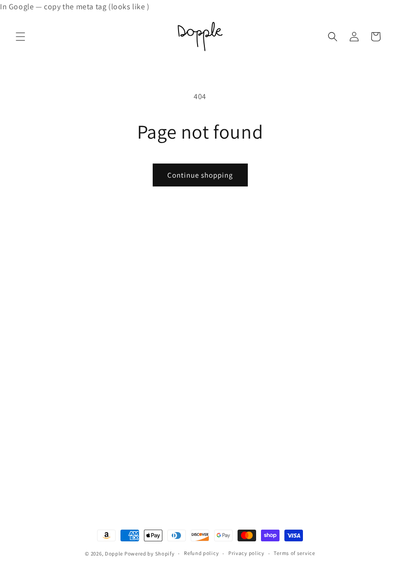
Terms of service (294, 553)
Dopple (114, 553)
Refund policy (201, 553)
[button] (20, 36)
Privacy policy (246, 553)
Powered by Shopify (149, 553)
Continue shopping (200, 175)
